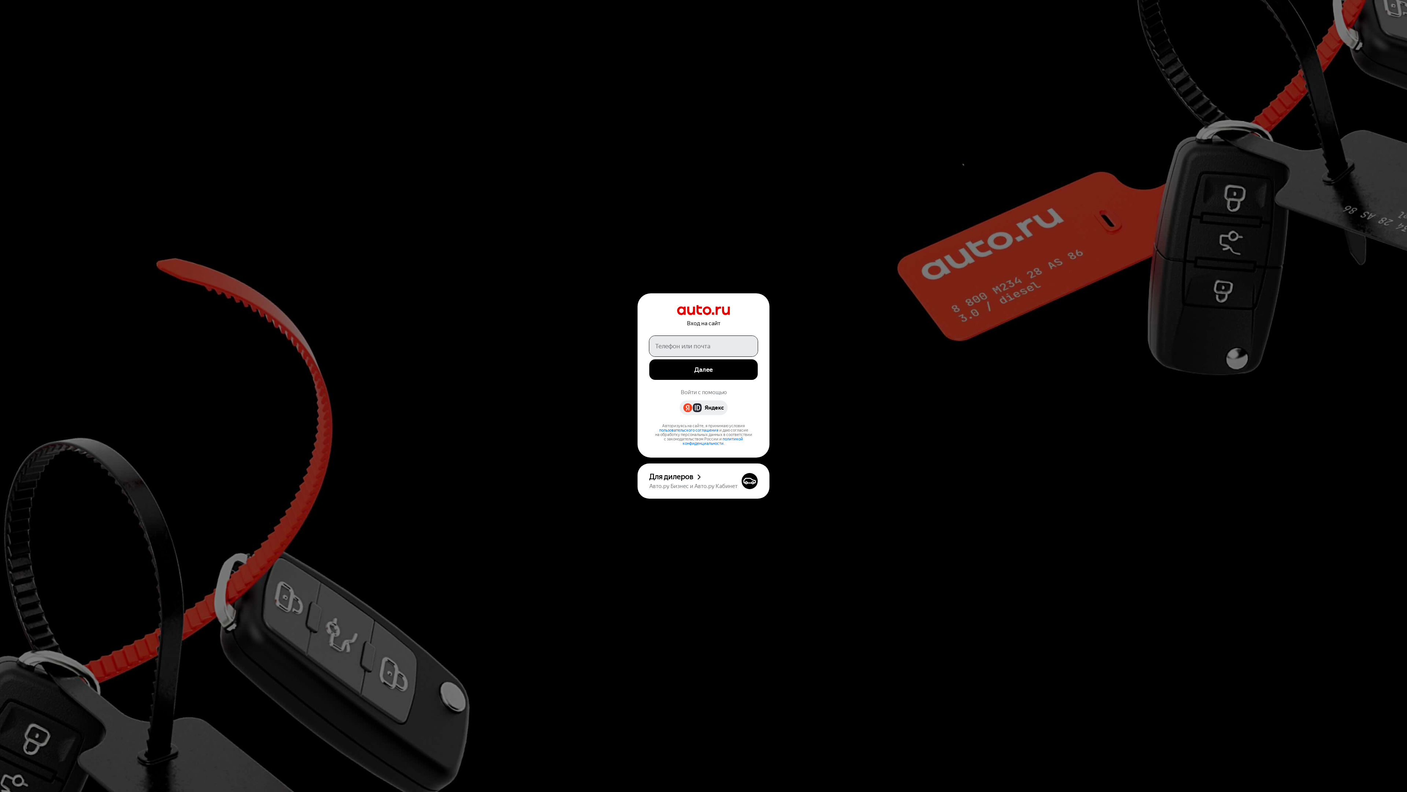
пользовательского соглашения (689, 430)
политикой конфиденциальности (713, 441)
